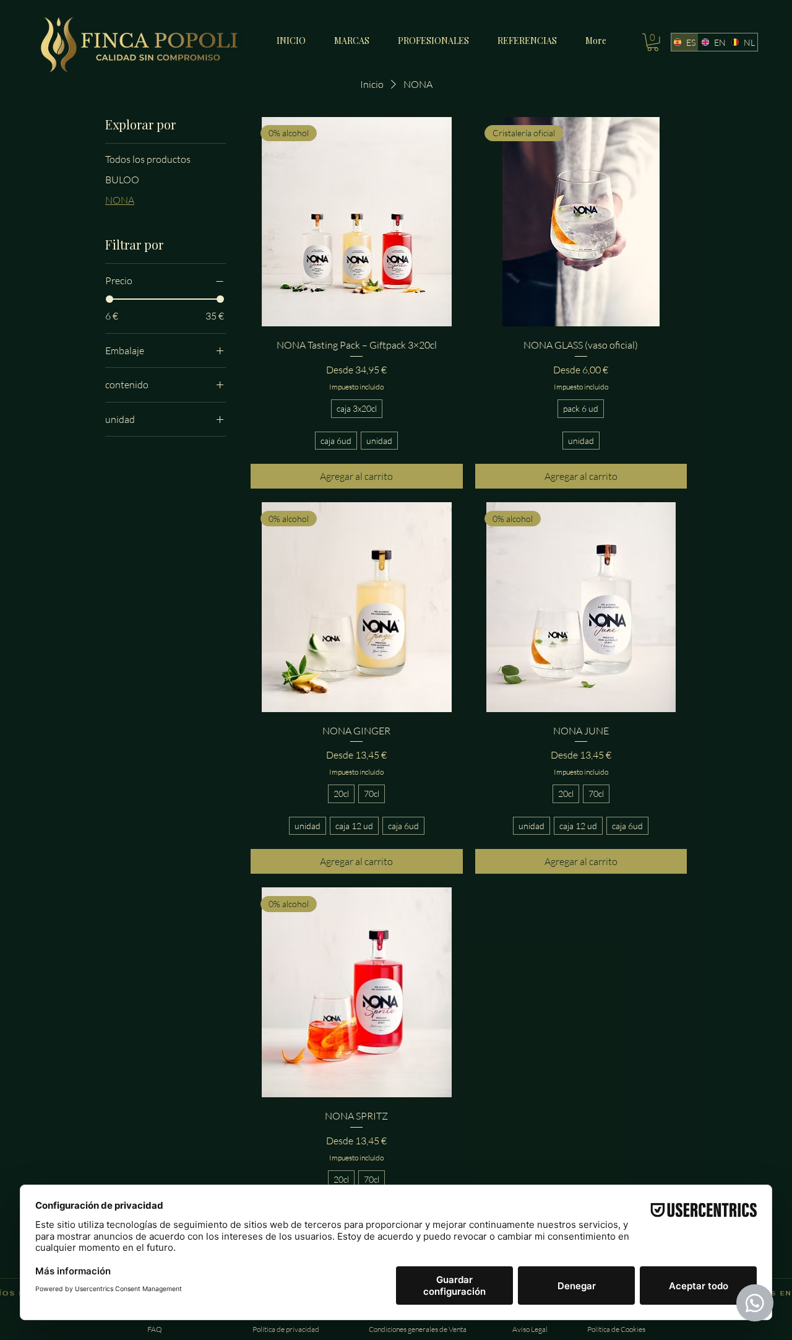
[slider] (109, 299)
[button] (652, 42)
